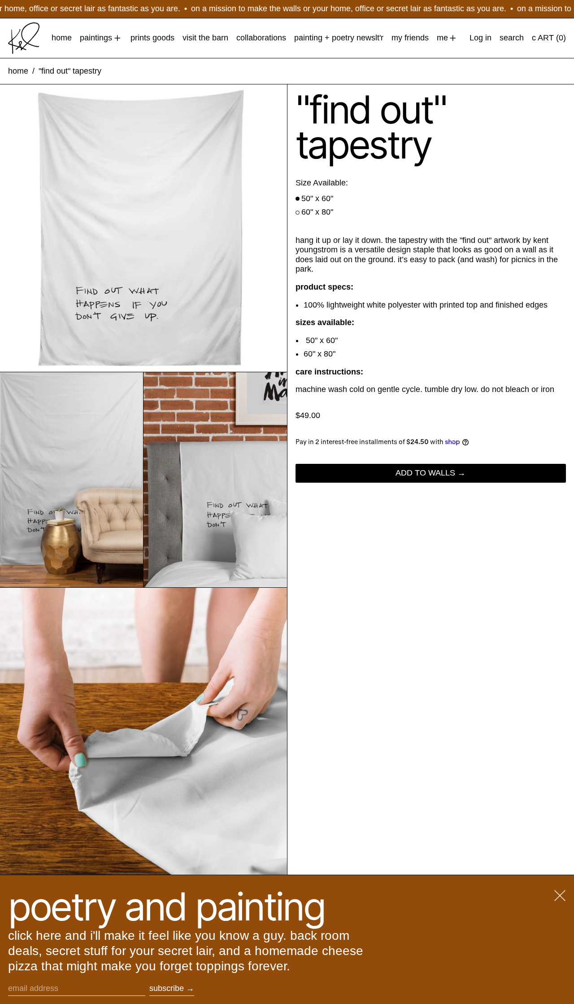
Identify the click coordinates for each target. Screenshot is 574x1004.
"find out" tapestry (70, 70)
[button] (512, 38)
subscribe (166, 988)
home (18, 70)
